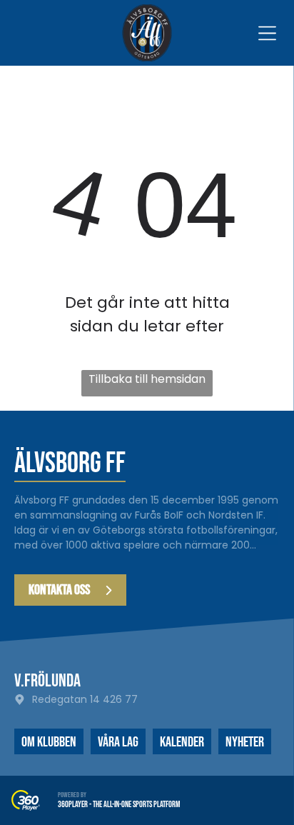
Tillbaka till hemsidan (147, 379)
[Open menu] (267, 33)
